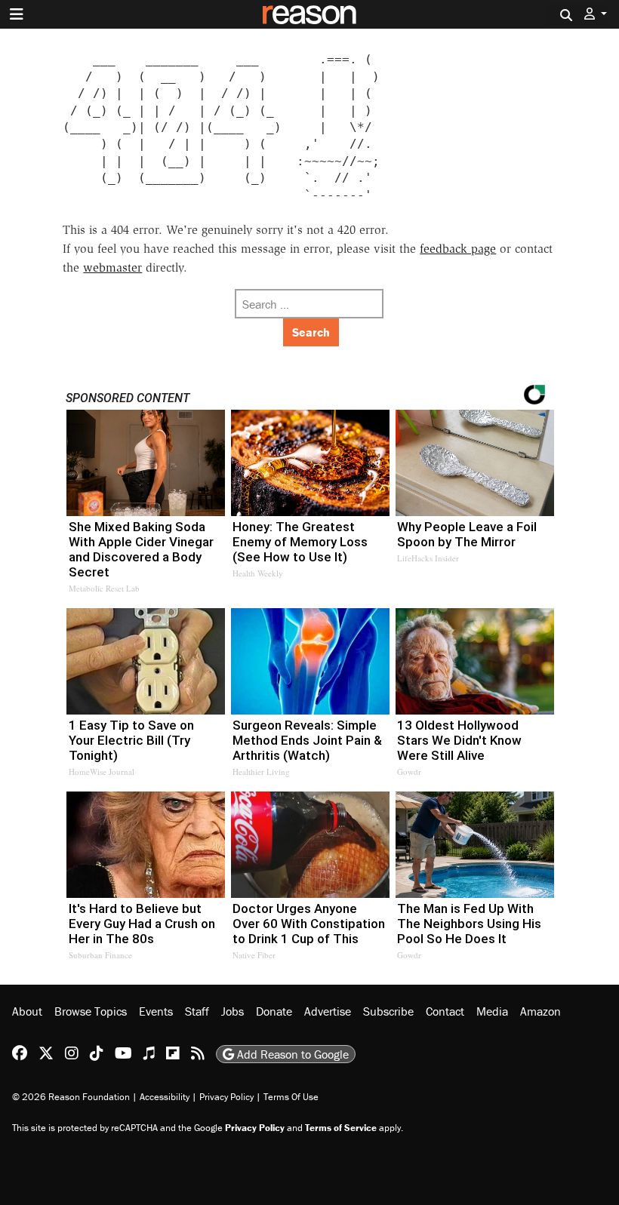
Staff (197, 1011)
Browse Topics (90, 1011)
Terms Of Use (291, 1096)
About (27, 1011)
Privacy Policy (226, 1096)
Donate (274, 1011)
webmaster (112, 267)
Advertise (327, 1011)
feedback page (458, 248)
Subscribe (388, 1011)
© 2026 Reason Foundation (71, 1096)
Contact (445, 1011)
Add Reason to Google (291, 1054)
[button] (595, 14)
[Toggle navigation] (16, 14)
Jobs (232, 1011)
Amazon (540, 1011)
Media (492, 1011)
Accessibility (164, 1096)
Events (156, 1011)
